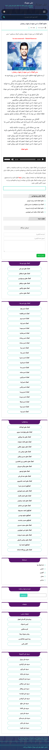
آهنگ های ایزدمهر (24, 471)
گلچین (42, 573)
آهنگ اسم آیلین (24, 377)
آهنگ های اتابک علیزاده (24, 442)
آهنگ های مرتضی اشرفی (24, 540)
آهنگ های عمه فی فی (24, 476)
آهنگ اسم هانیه (24, 333)
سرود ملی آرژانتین (24, 664)
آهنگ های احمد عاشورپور (24, 481)
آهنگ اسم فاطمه (24, 313)
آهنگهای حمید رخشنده (24, 520)
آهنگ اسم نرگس (24, 387)
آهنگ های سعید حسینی (24, 525)
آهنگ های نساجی (24, 293)
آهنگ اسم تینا (25, 412)
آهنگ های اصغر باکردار (24, 496)
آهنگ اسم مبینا (24, 407)
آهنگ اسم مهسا (24, 328)
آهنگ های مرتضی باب (24, 452)
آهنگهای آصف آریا (24, 545)
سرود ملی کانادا (24, 708)
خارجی (42, 569)
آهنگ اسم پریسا (24, 392)
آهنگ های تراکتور (24, 288)
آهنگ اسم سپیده (24, 397)
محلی (42, 576)
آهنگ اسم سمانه (24, 343)
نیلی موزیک (44, 739)
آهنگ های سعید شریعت (24, 535)
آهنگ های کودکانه (24, 427)
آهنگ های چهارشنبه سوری (24, 432)
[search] (3, 17)
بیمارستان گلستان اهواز (24, 619)
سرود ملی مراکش (24, 684)
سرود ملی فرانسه (24, 694)
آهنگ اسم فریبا (24, 362)
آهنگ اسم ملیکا (24, 402)
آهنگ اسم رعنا (24, 353)
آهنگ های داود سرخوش (25, 501)
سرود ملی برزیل (24, 659)
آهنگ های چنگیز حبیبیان (24, 466)
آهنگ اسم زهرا (24, 309)
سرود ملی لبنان (24, 723)
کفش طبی (25, 644)
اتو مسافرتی (24, 629)
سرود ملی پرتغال (24, 689)
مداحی (42, 580)
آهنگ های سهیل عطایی (24, 447)
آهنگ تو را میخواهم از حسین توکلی (34, 204)
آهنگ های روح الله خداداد (24, 550)
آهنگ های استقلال (24, 273)
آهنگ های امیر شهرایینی (25, 530)
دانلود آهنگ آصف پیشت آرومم (35, 201)
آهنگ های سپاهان (24, 283)
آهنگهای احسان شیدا (24, 486)
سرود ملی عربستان (24, 718)
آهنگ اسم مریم (24, 318)
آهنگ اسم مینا (24, 348)
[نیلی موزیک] (40, 5)
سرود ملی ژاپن (24, 669)
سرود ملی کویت (24, 728)
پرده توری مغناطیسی (24, 639)
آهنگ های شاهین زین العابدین (24, 461)
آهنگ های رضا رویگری (24, 437)
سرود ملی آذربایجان (24, 679)
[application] (24, 159)
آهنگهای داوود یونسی (24, 515)
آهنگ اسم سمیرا (24, 358)
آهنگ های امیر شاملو (24, 505)
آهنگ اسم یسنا (24, 367)
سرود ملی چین (24, 713)
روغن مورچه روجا (24, 634)
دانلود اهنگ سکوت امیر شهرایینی (35, 212)
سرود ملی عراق (24, 703)
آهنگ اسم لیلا (24, 323)
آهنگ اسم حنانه (24, 372)
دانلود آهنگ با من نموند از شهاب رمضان (33, 23)
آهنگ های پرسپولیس (24, 278)
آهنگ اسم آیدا (24, 382)
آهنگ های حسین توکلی (24, 456)
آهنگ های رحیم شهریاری (24, 491)
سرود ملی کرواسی (24, 698)
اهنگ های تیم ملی (24, 269)
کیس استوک (24, 624)
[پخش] (43, 159)
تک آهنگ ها (40, 565)
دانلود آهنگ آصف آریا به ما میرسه (35, 208)
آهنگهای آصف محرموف (24, 510)
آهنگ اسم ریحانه (25, 338)
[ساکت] (12, 159)
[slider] (7, 159)
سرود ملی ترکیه (24, 674)
